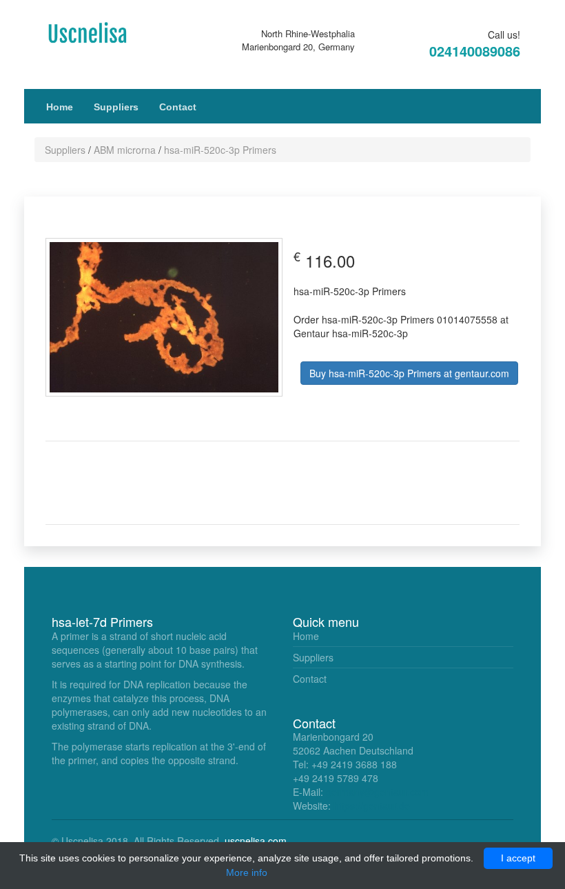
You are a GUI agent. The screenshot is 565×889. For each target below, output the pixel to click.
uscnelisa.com (256, 841)
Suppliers (116, 106)
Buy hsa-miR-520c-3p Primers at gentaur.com (409, 373)
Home (59, 106)
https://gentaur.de (371, 805)
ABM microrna (125, 150)
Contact (177, 106)
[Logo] (96, 32)
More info (246, 872)
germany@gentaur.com (377, 792)
